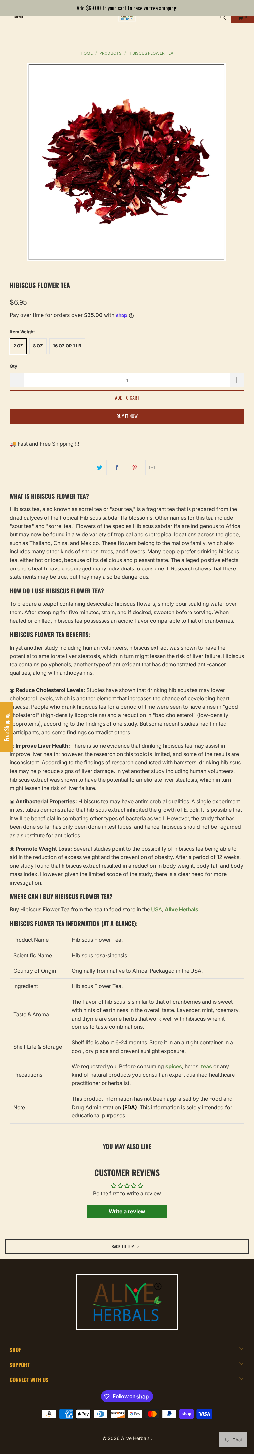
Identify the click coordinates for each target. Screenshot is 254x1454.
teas (206, 1066)
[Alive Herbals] (127, 16)
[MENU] (3, 16)
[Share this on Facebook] (117, 467)
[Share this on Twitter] (100, 467)
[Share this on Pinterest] (135, 467)
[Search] (223, 16)
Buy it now (127, 415)
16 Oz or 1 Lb (67, 345)
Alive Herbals (136, 1438)
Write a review (127, 1211)
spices (173, 1066)
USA (156, 909)
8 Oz (38, 345)
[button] (6, 727)
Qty (13, 366)
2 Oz (18, 345)
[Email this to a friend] (152, 467)
